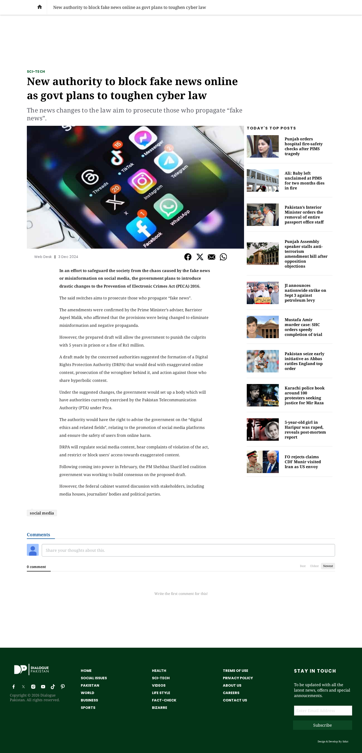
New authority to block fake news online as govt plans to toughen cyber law (132, 88)
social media (42, 513)
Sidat (345, 741)
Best (303, 566)
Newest (328, 566)
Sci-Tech (36, 71)
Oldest (314, 566)
